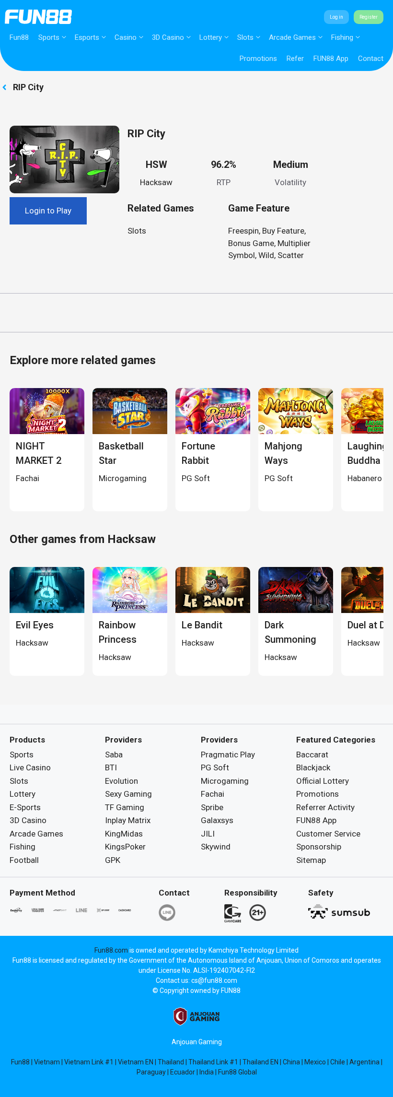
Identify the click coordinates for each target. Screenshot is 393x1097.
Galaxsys (217, 820)
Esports (87, 37)
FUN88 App (330, 58)
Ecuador (182, 1072)
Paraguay (151, 1072)
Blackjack (313, 767)
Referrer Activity (325, 807)
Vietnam (47, 1062)
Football (24, 860)
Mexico (315, 1062)
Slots (245, 37)
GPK (112, 860)
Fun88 (19, 37)
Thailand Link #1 (213, 1062)
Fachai (212, 794)
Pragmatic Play (228, 754)
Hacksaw (156, 182)
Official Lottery (322, 781)
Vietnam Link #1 (89, 1062)
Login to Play (48, 210)
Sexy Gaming (128, 794)
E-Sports (25, 807)
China (291, 1062)
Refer (295, 58)
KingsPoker (125, 846)
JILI (208, 833)
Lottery (210, 37)
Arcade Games (292, 37)
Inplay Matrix (127, 820)
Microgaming (225, 781)
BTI (111, 767)
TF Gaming (124, 807)
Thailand (171, 1062)
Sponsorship (318, 846)
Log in (336, 17)
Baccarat (312, 754)
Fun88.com (111, 950)
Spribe (212, 807)
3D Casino (168, 37)
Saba (114, 754)
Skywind (216, 846)
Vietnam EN (135, 1062)
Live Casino (30, 767)
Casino (126, 37)
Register (368, 17)
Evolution (121, 781)
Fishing (342, 37)
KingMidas (124, 833)
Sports (48, 37)
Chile (337, 1062)
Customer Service (328, 833)
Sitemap (311, 860)
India (206, 1072)
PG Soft (215, 767)
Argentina (364, 1062)
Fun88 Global (237, 1072)
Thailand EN (260, 1062)
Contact (370, 58)
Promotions (258, 58)
